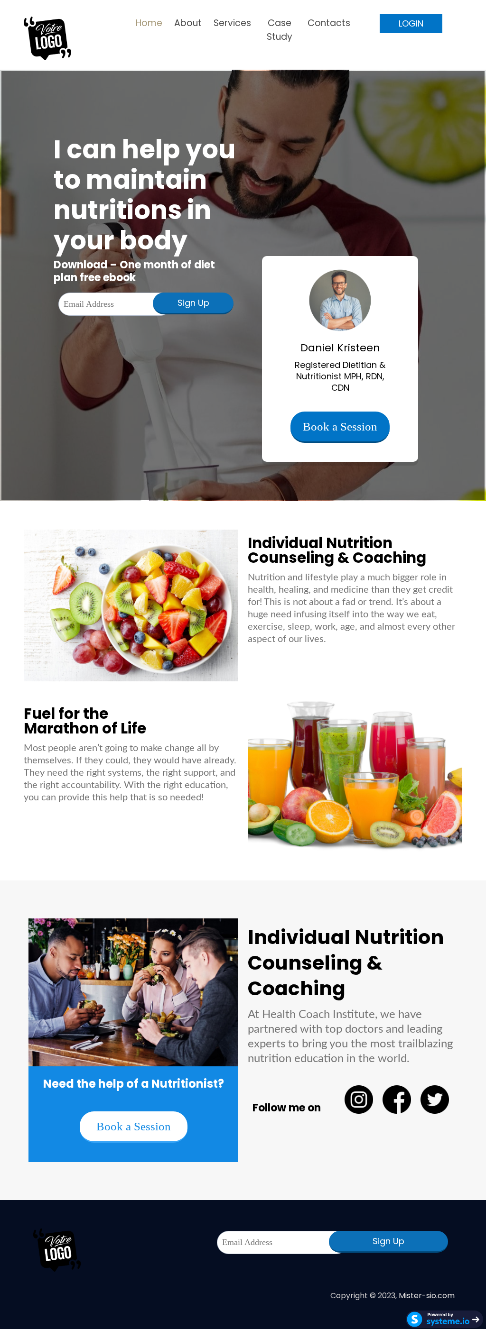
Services (232, 23)
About (188, 23)
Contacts (329, 23)
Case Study (279, 30)
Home (149, 23)
